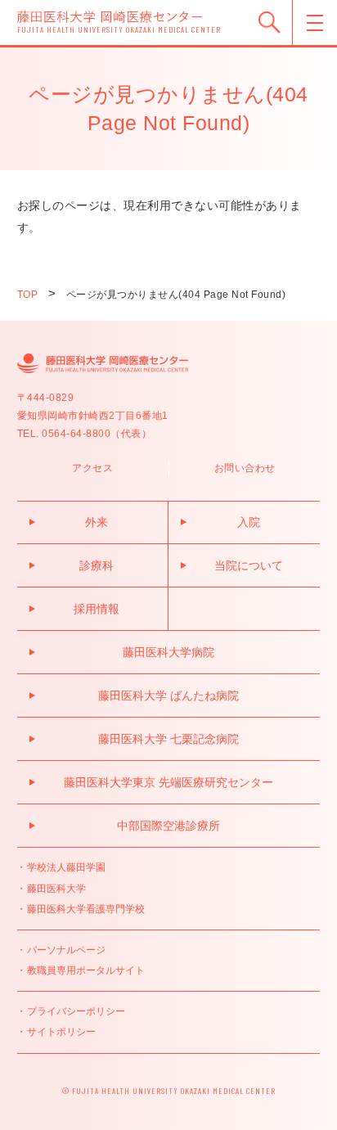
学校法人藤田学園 (66, 867)
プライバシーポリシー (76, 1011)
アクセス (92, 468)
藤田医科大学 (56, 888)
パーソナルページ (66, 950)
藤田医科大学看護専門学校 (86, 909)
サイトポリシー (61, 1032)
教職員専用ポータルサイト (86, 970)
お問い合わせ (245, 468)
